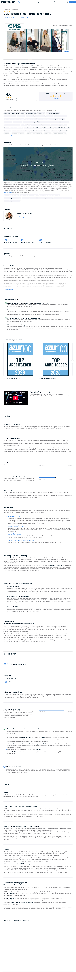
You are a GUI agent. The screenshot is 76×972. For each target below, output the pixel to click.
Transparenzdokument (7, 192)
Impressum (26, 920)
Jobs (25, 2)
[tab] (6, 58)
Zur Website (17, 920)
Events (29, 2)
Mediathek (67, 51)
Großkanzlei (15, 9)
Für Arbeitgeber (60, 2)
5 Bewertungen (24, 17)
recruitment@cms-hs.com (24, 217)
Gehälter (44, 2)
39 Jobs (14, 17)
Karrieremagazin (36, 2)
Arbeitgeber (19, 2)
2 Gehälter (6, 17)
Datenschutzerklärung (59, 191)
